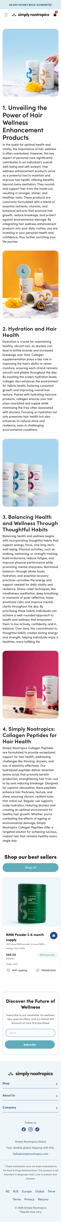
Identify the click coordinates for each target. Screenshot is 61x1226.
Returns (43, 1199)
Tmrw (51, 1191)
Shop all (30, 867)
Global (39, 1191)
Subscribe (30, 1044)
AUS (15, 1191)
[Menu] (6, 15)
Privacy (29, 1199)
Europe (27, 1191)
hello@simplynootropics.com (30, 1153)
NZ (7, 1191)
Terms (17, 1199)
